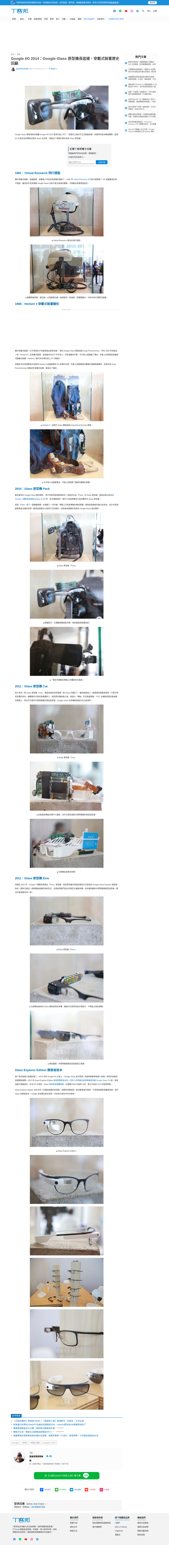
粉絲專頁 (47, 1489)
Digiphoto (119, 1531)
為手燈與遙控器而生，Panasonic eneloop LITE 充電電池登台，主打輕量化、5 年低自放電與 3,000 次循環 (142, 124)
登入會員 (33, 1504)
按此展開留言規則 (38, 1507)
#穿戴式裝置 (35, 1443)
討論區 (72, 19)
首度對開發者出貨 (60, 1080)
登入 (149, 11)
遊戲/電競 (38, 19)
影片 (58, 19)
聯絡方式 (73, 1531)
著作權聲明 (97, 1527)
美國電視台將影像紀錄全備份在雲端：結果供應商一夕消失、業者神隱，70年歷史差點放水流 (55, 1435)
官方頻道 (77, 1489)
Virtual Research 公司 (82, 179)
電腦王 (117, 1535)
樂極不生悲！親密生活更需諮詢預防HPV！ (33, 1432)
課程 (79, 19)
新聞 (14, 19)
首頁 (12, 54)
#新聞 (24, 1443)
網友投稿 (141, 1535)
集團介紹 (73, 1523)
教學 (52, 19)
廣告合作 (73, 1527)
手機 (30, 19)
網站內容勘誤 (142, 1523)
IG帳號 (106, 1489)
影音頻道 (92, 1489)
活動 (64, 19)
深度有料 (100, 19)
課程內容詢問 (142, 1527)
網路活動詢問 (142, 1531)
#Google (15, 1443)
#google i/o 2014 (49, 1443)
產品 (22, 19)
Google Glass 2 (102, 1080)
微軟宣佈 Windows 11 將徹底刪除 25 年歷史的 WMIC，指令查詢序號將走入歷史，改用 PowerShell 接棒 (142, 86)
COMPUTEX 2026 (116, 19)
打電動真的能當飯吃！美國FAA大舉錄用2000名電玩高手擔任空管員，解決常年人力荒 (142, 71)
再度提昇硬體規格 (56, 1084)
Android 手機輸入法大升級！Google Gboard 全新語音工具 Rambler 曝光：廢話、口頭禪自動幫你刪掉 (142, 131)
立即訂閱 (101, 162)
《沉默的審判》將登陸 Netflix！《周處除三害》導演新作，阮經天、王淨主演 (48, 1421)
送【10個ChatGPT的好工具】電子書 (63, 1476)
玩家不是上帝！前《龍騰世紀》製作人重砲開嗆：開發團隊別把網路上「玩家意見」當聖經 (142, 101)
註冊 (155, 11)
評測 (46, 19)
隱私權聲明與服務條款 (101, 1523)
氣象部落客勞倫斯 (22, 69)
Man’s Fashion (121, 1527)
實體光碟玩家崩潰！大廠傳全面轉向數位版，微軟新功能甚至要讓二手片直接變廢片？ (142, 116)
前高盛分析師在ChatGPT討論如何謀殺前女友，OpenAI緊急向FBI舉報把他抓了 (49, 1424)
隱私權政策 (113, 3)
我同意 (152, 3)
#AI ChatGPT (89, 19)
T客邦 (117, 1523)
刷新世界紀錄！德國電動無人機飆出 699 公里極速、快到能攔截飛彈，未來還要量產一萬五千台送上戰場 (142, 64)
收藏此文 (54, 69)
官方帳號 (62, 1489)
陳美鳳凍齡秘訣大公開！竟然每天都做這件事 (34, 1428)
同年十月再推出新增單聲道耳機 (83, 1080)
